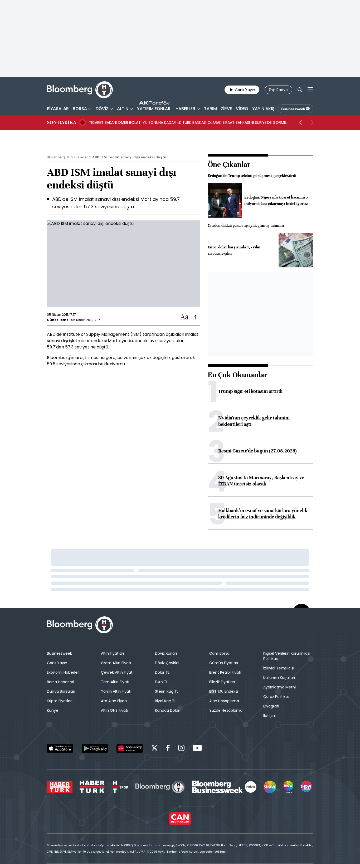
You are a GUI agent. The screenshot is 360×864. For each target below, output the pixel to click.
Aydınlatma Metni (279, 687)
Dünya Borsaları (61, 691)
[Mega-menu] (310, 89)
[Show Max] (306, 786)
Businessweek (59, 653)
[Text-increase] (184, 317)
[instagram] (181, 748)
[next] (312, 122)
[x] (154, 748)
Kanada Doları (167, 710)
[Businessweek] (224, 786)
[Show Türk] (288, 786)
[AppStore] (60, 748)
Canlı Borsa (219, 653)
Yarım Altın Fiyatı (116, 691)
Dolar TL (162, 672)
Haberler (80, 157)
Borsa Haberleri (60, 681)
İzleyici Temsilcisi (278, 668)
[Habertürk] (59, 786)
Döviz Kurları (166, 653)
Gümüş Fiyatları (223, 662)
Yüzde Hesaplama (225, 710)
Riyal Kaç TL (165, 701)
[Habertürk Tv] (92, 786)
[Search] (300, 89)
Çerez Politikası (276, 696)
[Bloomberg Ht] (160, 786)
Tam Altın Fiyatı (115, 681)
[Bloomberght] (80, 89)
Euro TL (161, 681)
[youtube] (197, 748)
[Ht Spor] (120, 786)
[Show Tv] (270, 786)
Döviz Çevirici (167, 662)
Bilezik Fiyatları (222, 681)
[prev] (300, 122)
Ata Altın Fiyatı (114, 701)
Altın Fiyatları (112, 653)
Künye (52, 710)
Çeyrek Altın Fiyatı (117, 672)
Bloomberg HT (58, 157)
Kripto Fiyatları (59, 701)
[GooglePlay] (95, 748)
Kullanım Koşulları (279, 677)
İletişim (269, 715)
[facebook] (168, 748)
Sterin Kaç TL (166, 691)
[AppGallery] (129, 748)
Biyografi (271, 706)
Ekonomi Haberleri (63, 672)
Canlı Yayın (57, 662)
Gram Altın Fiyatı (116, 662)
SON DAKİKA (61, 122)
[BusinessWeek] (295, 108)
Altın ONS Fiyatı (114, 710)
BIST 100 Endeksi (223, 691)
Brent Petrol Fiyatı (225, 672)
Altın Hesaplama (224, 701)
